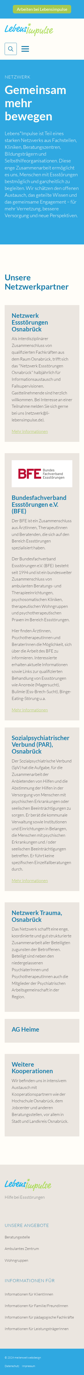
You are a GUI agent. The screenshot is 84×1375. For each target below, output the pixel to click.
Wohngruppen (16, 1260)
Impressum (28, 1366)
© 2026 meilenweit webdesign (23, 1357)
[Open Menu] (25, 49)
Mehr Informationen (30, 431)
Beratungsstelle (17, 1237)
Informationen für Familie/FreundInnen (36, 1305)
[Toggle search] (11, 49)
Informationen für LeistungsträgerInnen (37, 1328)
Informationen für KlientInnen (29, 1294)
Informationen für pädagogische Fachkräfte (39, 1317)
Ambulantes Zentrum (22, 1248)
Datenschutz (12, 1366)
